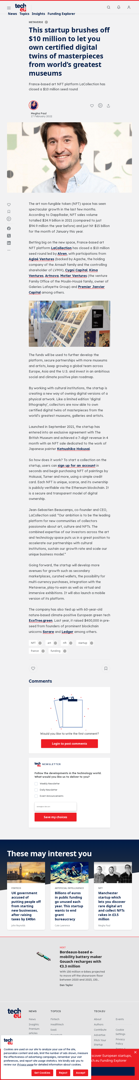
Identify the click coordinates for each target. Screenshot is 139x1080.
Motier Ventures (73, 276)
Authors (98, 1024)
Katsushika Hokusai (73, 449)
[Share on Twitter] (9, 236)
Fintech (16, 888)
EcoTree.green (40, 620)
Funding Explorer (61, 13)
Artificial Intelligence (69, 888)
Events (120, 1019)
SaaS (53, 1029)
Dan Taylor (66, 985)
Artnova (52, 276)
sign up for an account (76, 465)
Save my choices (55, 817)
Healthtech (57, 1024)
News (12, 13)
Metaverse (36, 22)
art (49, 643)
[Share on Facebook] (9, 228)
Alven (62, 253)
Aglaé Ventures (41, 259)
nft (64, 643)
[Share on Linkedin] (9, 243)
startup (82, 643)
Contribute (100, 1029)
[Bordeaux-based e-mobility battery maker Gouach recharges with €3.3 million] (43, 956)
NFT (33, 643)
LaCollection (61, 248)
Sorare (48, 632)
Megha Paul (104, 925)
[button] (69, 324)
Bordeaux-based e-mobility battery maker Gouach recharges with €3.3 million (81, 959)
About (97, 1019)
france (35, 650)
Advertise (99, 1035)
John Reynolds (18, 925)
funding (55, 650)
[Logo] (22, 7)
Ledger (67, 632)
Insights (38, 13)
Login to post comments (69, 744)
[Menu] (9, 8)
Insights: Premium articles (34, 1029)
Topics (24, 13)
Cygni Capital (76, 270)
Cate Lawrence (62, 925)
